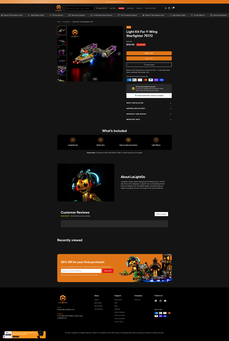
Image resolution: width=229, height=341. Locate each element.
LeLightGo (74, 332)
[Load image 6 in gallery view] (61, 80)
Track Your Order (119, 315)
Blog (115, 306)
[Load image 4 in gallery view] (61, 60)
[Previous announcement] (84, 1)
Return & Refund (119, 312)
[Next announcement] (144, 1)
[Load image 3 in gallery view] (61, 50)
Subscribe (108, 271)
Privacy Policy (118, 321)
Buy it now (149, 58)
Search (96, 299)
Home (59, 21)
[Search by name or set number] (67, 8)
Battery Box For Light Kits (20, 334)
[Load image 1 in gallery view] (61, 30)
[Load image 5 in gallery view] (61, 70)
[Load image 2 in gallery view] (61, 40)
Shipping (117, 309)
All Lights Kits (98, 309)
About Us (137, 299)
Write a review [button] (161, 214)
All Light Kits (66, 21)
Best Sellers (98, 303)
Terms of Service (119, 318)
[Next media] (119, 54)
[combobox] (79, 8)
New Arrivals (98, 306)
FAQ (115, 303)
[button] (117, 8)
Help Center (118, 299)
